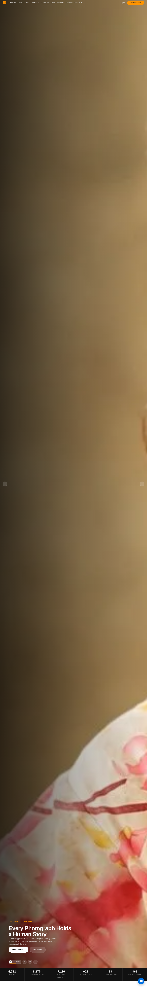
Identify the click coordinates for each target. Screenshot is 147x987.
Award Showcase (23, 3)
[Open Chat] (141, 981)
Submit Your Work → (136, 3)
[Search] (117, 3)
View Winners (38, 950)
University (60, 3)
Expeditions (69, 3)
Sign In (123, 3)
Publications (45, 3)
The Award (12, 3)
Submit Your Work (18, 949)
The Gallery (35, 3)
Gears (53, 3)
